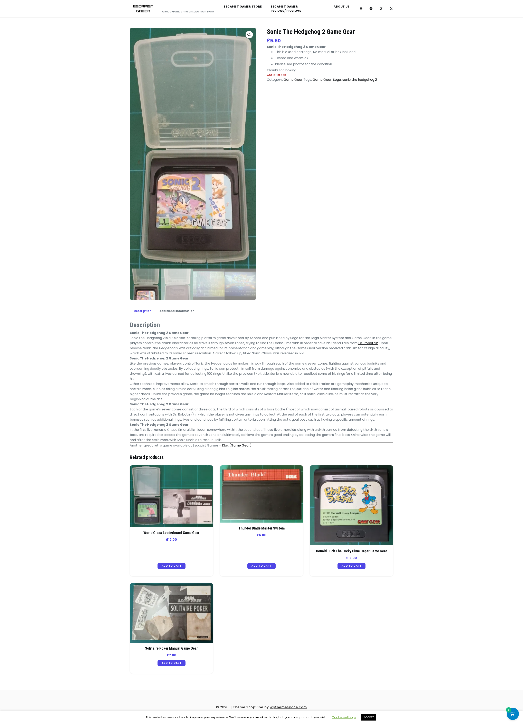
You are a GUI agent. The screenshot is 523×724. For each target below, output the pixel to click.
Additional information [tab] (177, 311)
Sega (337, 79)
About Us (342, 6)
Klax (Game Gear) (236, 445)
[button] (249, 34)
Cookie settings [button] (344, 717)
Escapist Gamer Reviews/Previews (286, 8)
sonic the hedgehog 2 (359, 79)
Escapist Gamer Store (243, 6)
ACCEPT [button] (368, 717)
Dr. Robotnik (368, 343)
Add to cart (172, 565)
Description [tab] (142, 311)
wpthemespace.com (288, 707)
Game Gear (293, 79)
